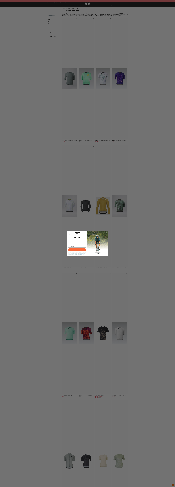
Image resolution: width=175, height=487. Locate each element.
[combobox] (77, 246)
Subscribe (77, 249)
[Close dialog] (107, 232)
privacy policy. (82, 254)
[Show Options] (85, 246)
